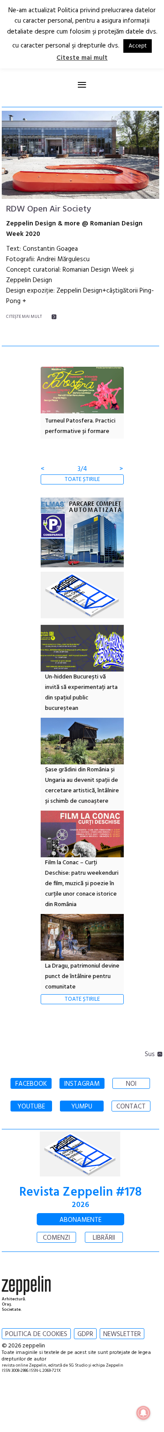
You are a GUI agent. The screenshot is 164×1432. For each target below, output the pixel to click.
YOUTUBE (31, 1106)
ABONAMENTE (80, 1220)
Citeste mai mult (82, 58)
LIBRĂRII (104, 1238)
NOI (131, 1084)
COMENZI (56, 1238)
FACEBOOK (31, 1084)
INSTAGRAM (82, 1084)
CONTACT (131, 1106)
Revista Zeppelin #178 (80, 1192)
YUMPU (81, 1106)
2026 (80, 1205)
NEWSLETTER (122, 1334)
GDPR (85, 1334)
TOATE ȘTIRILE (82, 479)
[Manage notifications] (143, 1413)
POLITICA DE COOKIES (36, 1334)
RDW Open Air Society (48, 209)
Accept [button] (138, 46)
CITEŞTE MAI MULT (24, 316)
